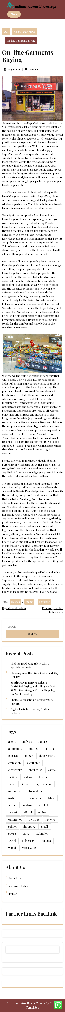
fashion (28, 777)
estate (52, 770)
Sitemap (12, 894)
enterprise (35, 770)
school (12, 826)
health (43, 777)
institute (13, 798)
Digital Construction (14, 608)
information (34, 791)
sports (12, 833)
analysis (27, 741)
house (12, 784)
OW (6, 31)
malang (28, 805)
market (43, 805)
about (11, 741)
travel (12, 840)
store (26, 833)
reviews (50, 819)
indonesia (14, 791)
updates (46, 840)
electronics (15, 770)
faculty (12, 777)
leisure (12, 805)
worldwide (29, 847)
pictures (34, 819)
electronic (33, 763)
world (12, 847)
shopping (44, 601)
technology (43, 833)
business (34, 748)
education (14, 763)
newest (12, 812)
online (29, 601)
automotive (15, 748)
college (28, 756)
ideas (25, 784)
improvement (43, 784)
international (33, 798)
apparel (43, 741)
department (46, 756)
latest (51, 798)
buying (49, 748)
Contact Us (14, 878)
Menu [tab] (14, 14)
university (28, 840)
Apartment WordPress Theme (26, 1003)
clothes (15, 601)
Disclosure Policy (18, 886)
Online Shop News (25, 31)
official (27, 812)
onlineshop (15, 819)
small (44, 826)
